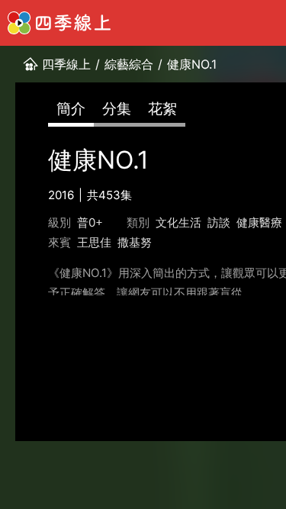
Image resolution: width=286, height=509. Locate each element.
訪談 (218, 222)
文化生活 (178, 222)
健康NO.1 (192, 64)
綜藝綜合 (128, 64)
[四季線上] (59, 22)
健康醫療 (259, 222)
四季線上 (66, 64)
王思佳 (94, 242)
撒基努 (134, 242)
